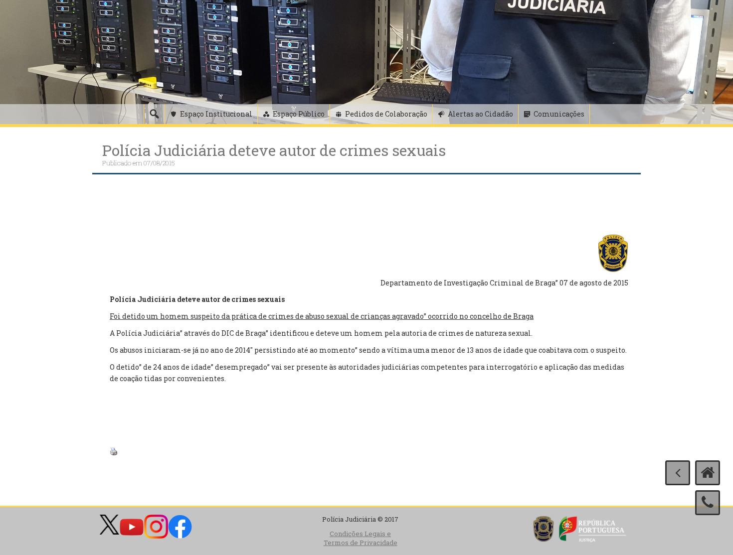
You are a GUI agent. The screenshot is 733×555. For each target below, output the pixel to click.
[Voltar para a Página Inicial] (707, 472)
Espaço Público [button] (299, 114)
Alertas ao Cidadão (480, 114)
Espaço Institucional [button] (216, 114)
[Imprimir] (114, 450)
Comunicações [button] (559, 114)
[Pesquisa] (154, 114)
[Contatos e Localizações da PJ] (707, 502)
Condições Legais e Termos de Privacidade (360, 538)
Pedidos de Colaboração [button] (386, 114)
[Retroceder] (677, 472)
